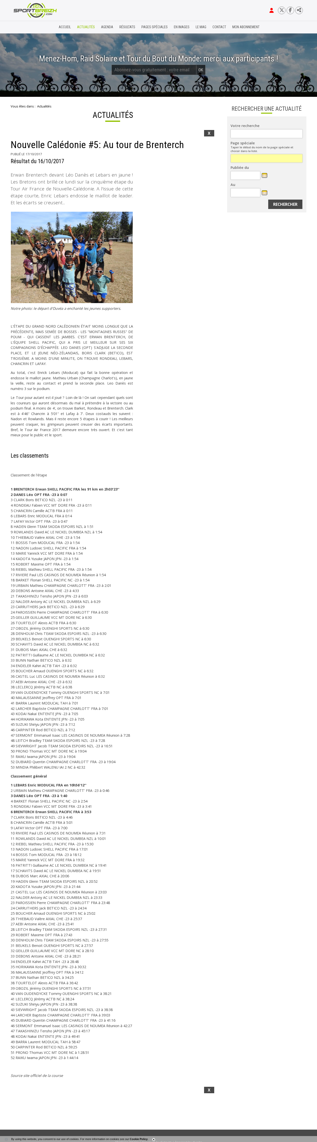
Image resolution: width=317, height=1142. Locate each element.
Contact (219, 27)
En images (181, 27)
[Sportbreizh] (25, 27)
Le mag (201, 27)
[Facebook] (290, 10)
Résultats (127, 27)
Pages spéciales (154, 27)
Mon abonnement (246, 27)
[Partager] (299, 10)
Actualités (86, 27)
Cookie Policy (139, 1139)
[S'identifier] (271, 10)
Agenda (107, 27)
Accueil (65, 27)
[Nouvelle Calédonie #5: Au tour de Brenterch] (72, 257)
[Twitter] (281, 10)
